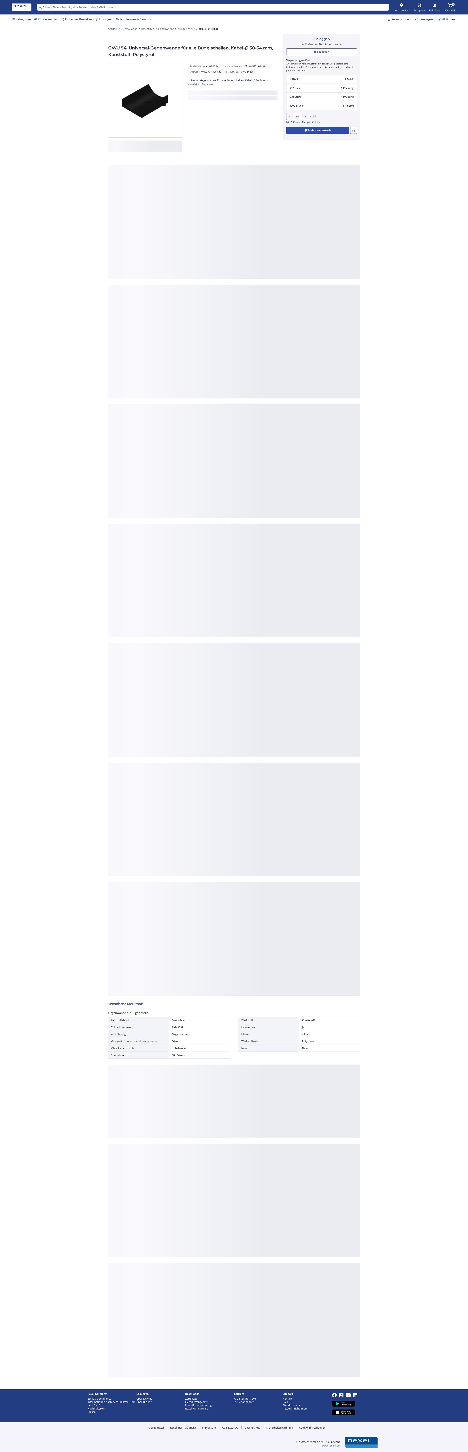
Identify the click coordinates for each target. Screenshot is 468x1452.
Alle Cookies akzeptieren (274, 229)
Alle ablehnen (245, 229)
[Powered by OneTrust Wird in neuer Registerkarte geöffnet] (279, 241)
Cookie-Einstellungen (197, 214)
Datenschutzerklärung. (263, 160)
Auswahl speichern (194, 229)
